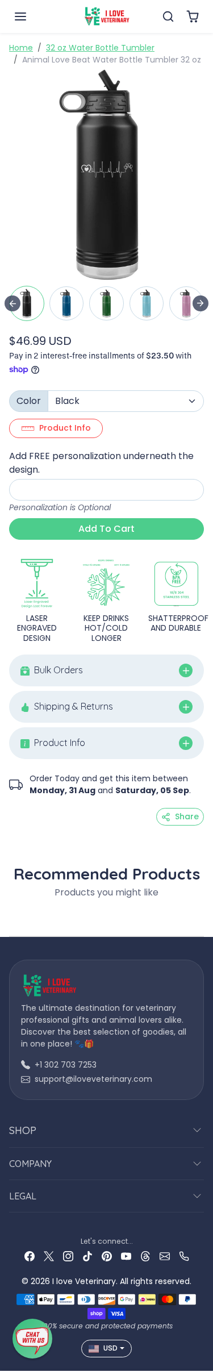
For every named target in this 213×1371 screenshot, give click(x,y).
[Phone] (184, 1255)
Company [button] (30, 1163)
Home (21, 47)
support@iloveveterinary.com (93, 1079)
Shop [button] (22, 1130)
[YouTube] (126, 1255)
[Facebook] (29, 1255)
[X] (49, 1255)
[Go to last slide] (12, 303)
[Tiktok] (87, 1255)
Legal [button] (22, 1196)
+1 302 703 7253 (66, 1064)
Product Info (65, 428)
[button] (32, 16)
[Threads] (145, 1255)
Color (28, 400)
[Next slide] (200, 303)
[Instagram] (68, 1255)
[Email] (164, 1255)
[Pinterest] (106, 1255)
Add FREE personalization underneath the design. (101, 462)
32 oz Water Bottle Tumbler (100, 47)
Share (187, 816)
